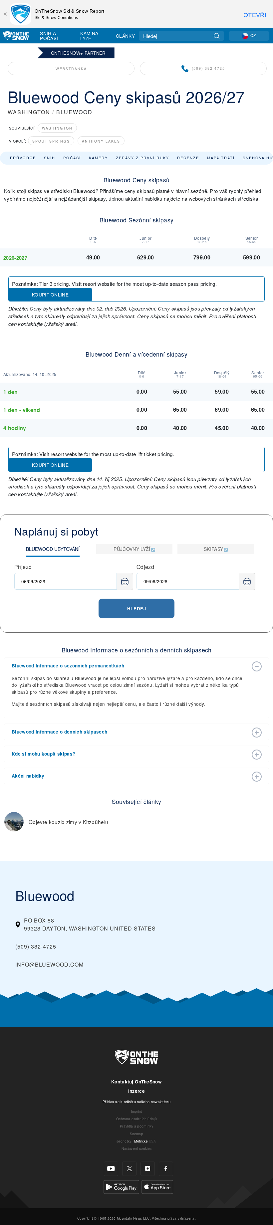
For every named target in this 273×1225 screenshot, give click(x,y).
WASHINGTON (29, 112)
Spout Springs (51, 141)
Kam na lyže (89, 35)
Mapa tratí (221, 157)
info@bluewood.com (49, 964)
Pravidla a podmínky (136, 1126)
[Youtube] (111, 1169)
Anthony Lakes (101, 141)
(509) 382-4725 (208, 68)
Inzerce (136, 1091)
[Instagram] (147, 1169)
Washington (57, 128)
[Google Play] (121, 1186)
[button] (130, 665)
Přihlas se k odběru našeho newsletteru (136, 1101)
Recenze (188, 157)
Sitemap (136, 1133)
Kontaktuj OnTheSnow (136, 1081)
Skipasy (213, 549)
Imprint (136, 1111)
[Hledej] (216, 36)
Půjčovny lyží (132, 549)
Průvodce (23, 157)
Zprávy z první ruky (142, 157)
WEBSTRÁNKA (71, 68)
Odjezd (145, 567)
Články (125, 35)
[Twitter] (129, 1169)
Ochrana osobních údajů (136, 1118)
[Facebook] (166, 1169)
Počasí (72, 157)
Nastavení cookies (136, 1148)
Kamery (98, 157)
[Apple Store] (157, 1186)
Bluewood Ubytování (53, 549)
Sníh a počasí (49, 35)
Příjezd (23, 567)
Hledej (136, 608)
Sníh (49, 157)
